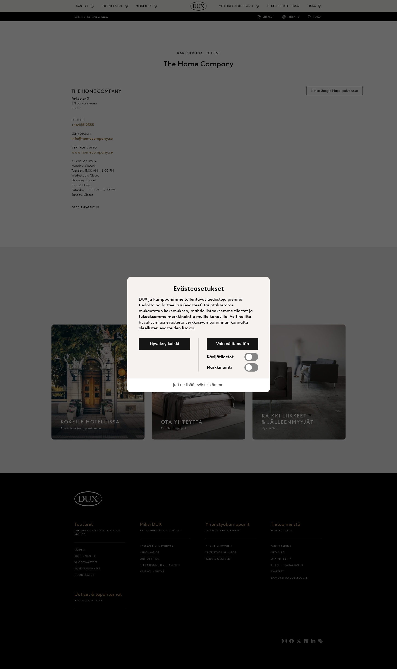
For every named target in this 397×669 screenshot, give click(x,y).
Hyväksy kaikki (164, 343)
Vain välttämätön (232, 343)
